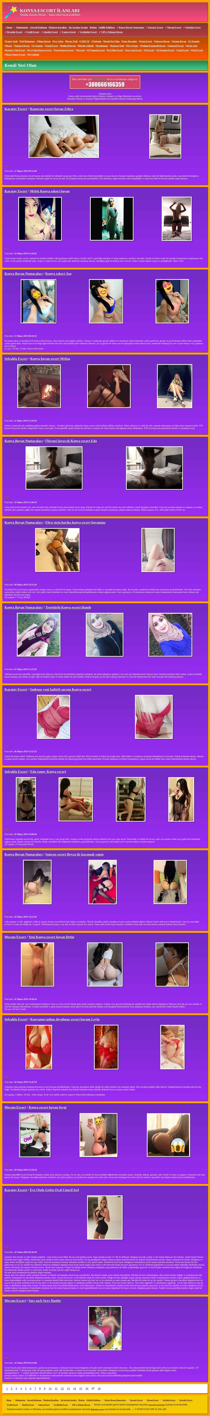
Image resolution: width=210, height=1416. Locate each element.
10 (50, 1388)
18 (99, 1388)
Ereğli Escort (32, 32)
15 (80, 1388)
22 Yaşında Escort (96, 50)
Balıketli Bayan (68, 46)
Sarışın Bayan (179, 41)
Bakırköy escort (97, 1409)
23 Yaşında (194, 41)
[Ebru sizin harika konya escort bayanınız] (57, 550)
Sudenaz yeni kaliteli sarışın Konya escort (60, 689)
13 (68, 1388)
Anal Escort (183, 50)
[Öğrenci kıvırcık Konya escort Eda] (55, 468)
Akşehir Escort (50, 32)
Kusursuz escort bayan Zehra (51, 109)
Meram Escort (174, 27)
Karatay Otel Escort (15, 50)
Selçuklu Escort (193, 27)
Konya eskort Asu (58, 274)
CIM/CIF (85, 41)
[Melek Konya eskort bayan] (40, 219)
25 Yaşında (37, 46)
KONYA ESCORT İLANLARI (50, 10)
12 (62, 1388)
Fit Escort (149, 50)
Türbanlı (96, 41)
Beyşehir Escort (14, 32)
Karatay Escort (155, 27)
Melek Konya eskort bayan (50, 191)
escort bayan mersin (156, 1405)
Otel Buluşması (27, 41)
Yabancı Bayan (22, 46)
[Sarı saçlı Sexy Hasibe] (105, 1328)
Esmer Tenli (11, 41)
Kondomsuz (102, 46)
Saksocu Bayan (162, 41)
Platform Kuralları (58, 27)
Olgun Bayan (44, 41)
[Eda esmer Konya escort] (26, 799)
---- (7, 165)
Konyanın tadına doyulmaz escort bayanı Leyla (65, 1019)
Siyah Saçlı (192, 46)
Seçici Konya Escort (64, 50)
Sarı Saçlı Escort (134, 50)
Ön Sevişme (132, 46)
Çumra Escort (69, 32)
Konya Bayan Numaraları (131, 27)
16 (86, 1388)
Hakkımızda (22, 27)
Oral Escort (197, 50)
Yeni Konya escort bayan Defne (51, 937)
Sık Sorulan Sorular (78, 27)
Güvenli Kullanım (38, 27)
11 (56, 1388)
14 (74, 1388)
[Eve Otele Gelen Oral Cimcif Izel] (105, 1217)
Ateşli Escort (52, 46)
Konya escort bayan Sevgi (48, 1107)
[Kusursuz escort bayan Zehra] (65, 137)
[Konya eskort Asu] (39, 301)
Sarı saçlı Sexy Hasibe (45, 1301)
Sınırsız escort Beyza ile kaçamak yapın (74, 854)
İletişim (93, 27)
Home (9, 27)
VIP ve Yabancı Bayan (112, 32)
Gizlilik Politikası (106, 27)
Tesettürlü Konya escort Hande (68, 607)
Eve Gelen (58, 41)
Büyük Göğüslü (86, 46)
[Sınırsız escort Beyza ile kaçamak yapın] (37, 882)
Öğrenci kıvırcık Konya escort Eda (71, 441)
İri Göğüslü (33, 54)
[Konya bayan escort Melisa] (39, 386)
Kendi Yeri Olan (112, 41)
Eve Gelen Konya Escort (40, 50)
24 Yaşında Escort (165, 50)
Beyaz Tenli (71, 41)
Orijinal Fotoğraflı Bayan (153, 46)
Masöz (9, 46)
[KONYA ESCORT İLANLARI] (12, 12)
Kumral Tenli (117, 46)
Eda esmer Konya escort (48, 771)
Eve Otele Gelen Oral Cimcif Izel (54, 1190)
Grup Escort (146, 41)
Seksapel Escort (176, 46)
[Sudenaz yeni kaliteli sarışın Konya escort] (53, 717)
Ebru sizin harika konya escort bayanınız (75, 522)
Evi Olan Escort (115, 50)
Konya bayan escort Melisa (50, 359)
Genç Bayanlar (129, 41)
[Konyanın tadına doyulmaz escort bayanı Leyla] (39, 1047)
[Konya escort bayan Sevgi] (35, 1135)
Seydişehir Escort (88, 32)
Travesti (81, 50)
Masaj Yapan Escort (15, 54)
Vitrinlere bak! (105, 93)
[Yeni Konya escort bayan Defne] (37, 964)
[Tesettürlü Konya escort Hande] (39, 635)
